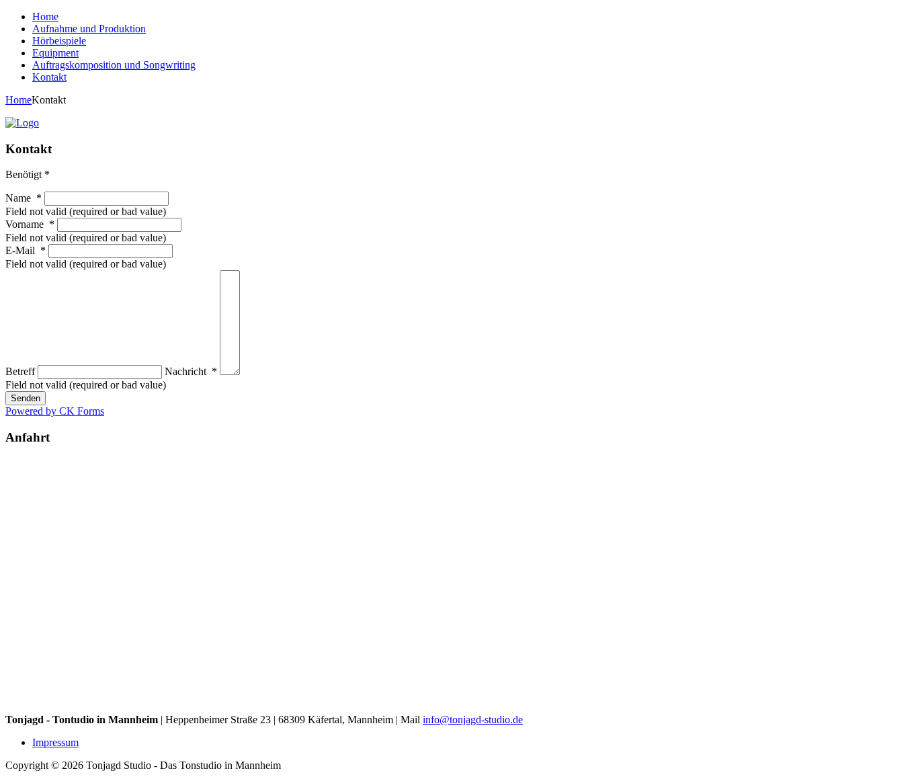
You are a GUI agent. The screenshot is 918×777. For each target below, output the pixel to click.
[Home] (22, 122)
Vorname (29, 224)
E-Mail (25, 250)
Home (18, 100)
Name (23, 198)
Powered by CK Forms (54, 411)
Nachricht (191, 371)
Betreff (21, 371)
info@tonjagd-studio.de (473, 719)
